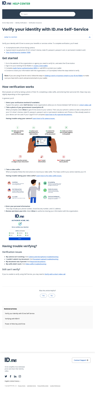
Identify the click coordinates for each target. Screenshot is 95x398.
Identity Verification (21, 23)
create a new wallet (40, 66)
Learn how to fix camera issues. (43, 118)
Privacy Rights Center (42, 386)
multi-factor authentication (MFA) (25, 68)
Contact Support (80, 360)
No (52, 295)
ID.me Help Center (7, 23)
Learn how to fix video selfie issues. (49, 176)
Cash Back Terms (31, 386)
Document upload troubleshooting (45, 259)
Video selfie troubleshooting (36, 264)
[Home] (16, 3)
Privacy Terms (21, 386)
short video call (85, 105)
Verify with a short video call (55, 274)
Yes (43, 295)
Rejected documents (37, 262)
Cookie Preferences (55, 386)
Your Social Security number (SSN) (18, 52)
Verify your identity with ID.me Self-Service (19, 313)
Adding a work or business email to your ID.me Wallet (64, 76)
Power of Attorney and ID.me (15, 324)
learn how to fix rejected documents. (58, 115)
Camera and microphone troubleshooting (43, 257)
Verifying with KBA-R (12, 319)
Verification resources (35, 23)
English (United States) (12, 381)
